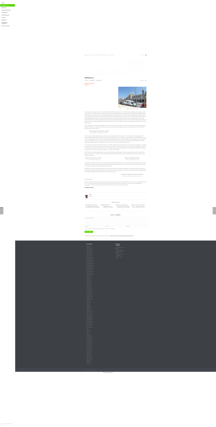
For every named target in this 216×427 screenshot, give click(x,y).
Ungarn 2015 (89, 360)
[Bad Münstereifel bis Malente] (93, 205)
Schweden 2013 (89, 340)
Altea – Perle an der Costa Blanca (139, 206)
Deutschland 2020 (90, 268)
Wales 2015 (89, 363)
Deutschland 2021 (90, 269)
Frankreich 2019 (89, 295)
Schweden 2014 (89, 341)
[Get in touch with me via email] (91, 196)
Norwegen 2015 (89, 321)
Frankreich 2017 (89, 291)
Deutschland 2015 (90, 260)
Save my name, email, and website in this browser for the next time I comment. (100, 228)
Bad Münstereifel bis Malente (92, 206)
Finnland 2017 (89, 287)
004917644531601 (96, 54)
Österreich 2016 (89, 327)
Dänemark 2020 (89, 254)
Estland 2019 (89, 285)
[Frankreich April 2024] (108, 205)
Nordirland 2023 (89, 319)
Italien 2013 (89, 304)
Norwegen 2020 (89, 322)
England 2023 (89, 284)
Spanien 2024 (89, 357)
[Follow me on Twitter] (89, 196)
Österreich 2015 (89, 325)
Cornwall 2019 (89, 282)
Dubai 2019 (89, 276)
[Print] (141, 80)
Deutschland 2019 (90, 266)
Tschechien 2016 (90, 358)
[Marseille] (116, 67)
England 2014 (89, 277)
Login (143, 54)
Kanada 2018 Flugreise (89, 307)
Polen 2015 (89, 332)
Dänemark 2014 (89, 250)
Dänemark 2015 (89, 252)
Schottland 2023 (89, 338)
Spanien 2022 (89, 354)
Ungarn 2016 (89, 362)
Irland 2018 (89, 301)
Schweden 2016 (89, 344)
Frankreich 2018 (89, 293)
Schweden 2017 (89, 346)
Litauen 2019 (89, 310)
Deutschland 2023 (90, 273)
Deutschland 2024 (90, 274)
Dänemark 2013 (89, 249)
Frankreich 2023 (89, 298)
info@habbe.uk (104, 54)
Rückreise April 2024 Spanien (123, 206)
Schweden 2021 (89, 349)
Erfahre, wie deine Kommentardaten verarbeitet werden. (121, 235)
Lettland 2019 (89, 308)
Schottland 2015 (89, 336)
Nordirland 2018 (89, 318)
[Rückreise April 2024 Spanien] (123, 205)
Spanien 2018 (89, 351)
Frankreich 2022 (89, 296)
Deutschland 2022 (90, 271)
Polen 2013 (89, 330)
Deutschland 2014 (90, 258)
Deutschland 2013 (90, 257)
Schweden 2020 (89, 347)
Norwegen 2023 (89, 324)
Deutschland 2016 (90, 262)
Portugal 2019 (89, 335)
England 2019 (89, 280)
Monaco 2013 (89, 313)
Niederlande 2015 (90, 314)
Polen (88, 329)
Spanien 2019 (89, 352)
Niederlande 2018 (90, 316)
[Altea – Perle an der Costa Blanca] (139, 205)
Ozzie (86, 80)
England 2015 (89, 279)
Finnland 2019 (89, 288)
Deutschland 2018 (90, 265)
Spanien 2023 (89, 355)
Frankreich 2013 (99, 80)
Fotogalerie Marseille (89, 187)
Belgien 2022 (89, 247)
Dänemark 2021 (89, 255)
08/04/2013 (93, 80)
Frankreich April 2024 (108, 206)
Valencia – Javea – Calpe (119, 257)
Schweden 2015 (89, 343)
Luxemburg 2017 (90, 311)
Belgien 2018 (89, 246)
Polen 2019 (89, 333)
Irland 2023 (89, 302)
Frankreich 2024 (89, 299)
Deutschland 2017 (90, 263)
